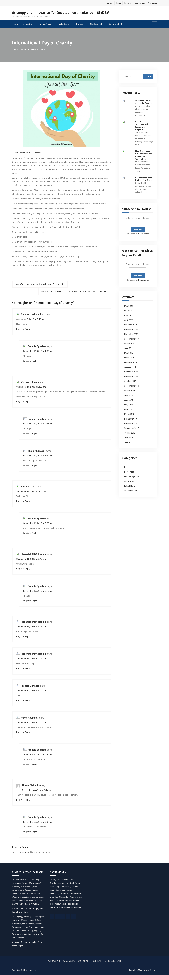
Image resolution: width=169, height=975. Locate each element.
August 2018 (129, 390)
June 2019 (128, 348)
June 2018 (128, 400)
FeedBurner (143, 234)
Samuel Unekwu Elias (33, 314)
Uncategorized (130, 491)
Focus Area (129, 472)
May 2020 (128, 315)
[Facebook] (52, 916)
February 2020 (130, 325)
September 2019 (131, 339)
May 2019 (128, 353)
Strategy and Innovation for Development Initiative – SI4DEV (60, 12)
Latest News (129, 486)
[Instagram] (62, 916)
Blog (126, 467)
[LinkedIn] (68, 916)
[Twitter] (57, 916)
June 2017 (128, 442)
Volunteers (64, 24)
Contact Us (152, 3)
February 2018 (130, 419)
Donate (110, 3)
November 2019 (131, 334)
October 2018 (130, 381)
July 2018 (128, 395)
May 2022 (128, 306)
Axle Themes (151, 970)
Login (118, 3)
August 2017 (129, 433)
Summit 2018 (115, 24)
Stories (79, 24)
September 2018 (131, 386)
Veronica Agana (30, 382)
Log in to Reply (23, 329)
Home (15, 24)
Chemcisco (38, 153)
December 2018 (131, 372)
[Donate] (73, 916)
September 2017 (131, 428)
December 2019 (131, 329)
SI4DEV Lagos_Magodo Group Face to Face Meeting (40, 284)
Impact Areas (45, 24)
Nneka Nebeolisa (31, 785)
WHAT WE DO (69, 961)
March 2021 (129, 310)
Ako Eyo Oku (28, 486)
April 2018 (128, 409)
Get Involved (96, 24)
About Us (27, 24)
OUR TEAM (97, 961)
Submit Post (140, 3)
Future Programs (131, 476)
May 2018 (128, 405)
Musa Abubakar (36, 450)
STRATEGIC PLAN (113, 961)
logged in (28, 852)
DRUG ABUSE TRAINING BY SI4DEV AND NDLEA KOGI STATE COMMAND (74, 291)
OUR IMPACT (84, 961)
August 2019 (129, 343)
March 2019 (129, 358)
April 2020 (128, 320)
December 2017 (131, 423)
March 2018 (129, 414)
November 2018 (131, 376)
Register (127, 3)
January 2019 (130, 367)
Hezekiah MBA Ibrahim (34, 554)
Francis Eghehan (37, 346)
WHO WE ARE (54, 961)
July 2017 (128, 437)
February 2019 (130, 362)
